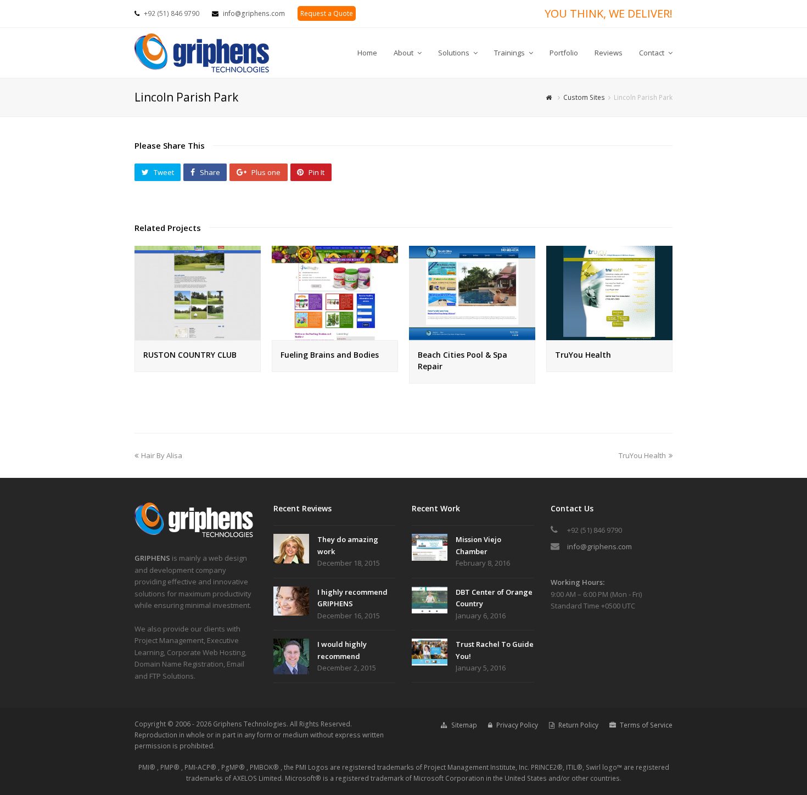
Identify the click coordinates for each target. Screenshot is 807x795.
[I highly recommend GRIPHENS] (291, 601)
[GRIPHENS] (194, 534)
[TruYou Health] (609, 334)
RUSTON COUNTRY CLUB (190, 354)
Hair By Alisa (161, 455)
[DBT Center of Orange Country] (429, 600)
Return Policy (578, 725)
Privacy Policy (517, 725)
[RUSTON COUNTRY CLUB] (197, 334)
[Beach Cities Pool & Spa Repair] (472, 334)
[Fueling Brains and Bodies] (335, 334)
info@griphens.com (254, 13)
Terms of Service (646, 725)
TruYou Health (583, 354)
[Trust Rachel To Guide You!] (429, 652)
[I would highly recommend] (291, 656)
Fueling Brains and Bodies (330, 354)
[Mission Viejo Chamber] (429, 547)
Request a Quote (326, 13)
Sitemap (464, 725)
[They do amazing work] (291, 548)
